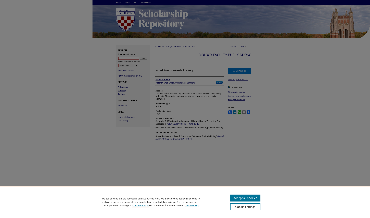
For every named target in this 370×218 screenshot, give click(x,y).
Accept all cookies (245, 198)
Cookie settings (141, 205)
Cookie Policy (192, 205)
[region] (185, 202)
